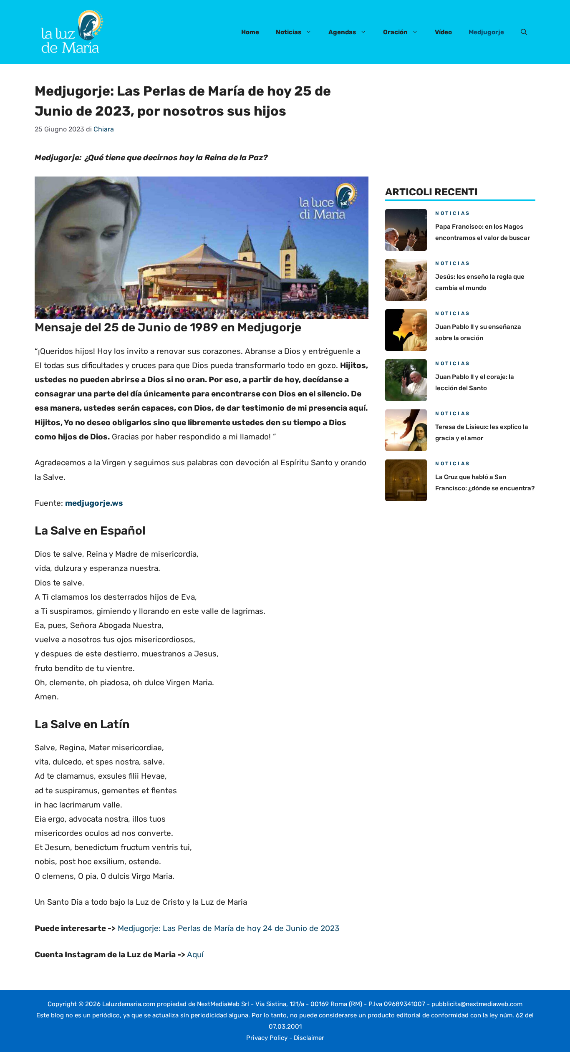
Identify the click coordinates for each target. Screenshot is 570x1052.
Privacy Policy (267, 1038)
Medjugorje (486, 32)
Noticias (288, 32)
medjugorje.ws (94, 503)
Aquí (195, 954)
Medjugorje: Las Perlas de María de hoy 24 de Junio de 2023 (228, 928)
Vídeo (443, 32)
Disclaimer (309, 1038)
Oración (395, 32)
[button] (523, 32)
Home (250, 32)
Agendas (342, 32)
